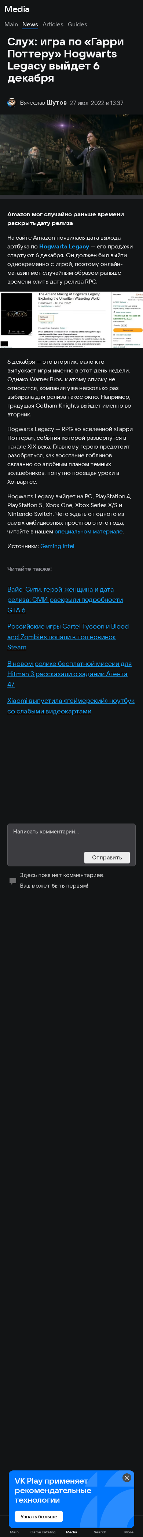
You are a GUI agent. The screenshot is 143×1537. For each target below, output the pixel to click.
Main (11, 24)
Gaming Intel (57, 546)
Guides (77, 24)
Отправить (107, 857)
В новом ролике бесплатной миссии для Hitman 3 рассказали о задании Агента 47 (69, 674)
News (30, 24)
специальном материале (88, 531)
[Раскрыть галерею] (71, 320)
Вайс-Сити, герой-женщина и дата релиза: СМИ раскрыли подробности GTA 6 (65, 599)
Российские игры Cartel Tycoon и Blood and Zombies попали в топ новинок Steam (68, 636)
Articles (53, 24)
